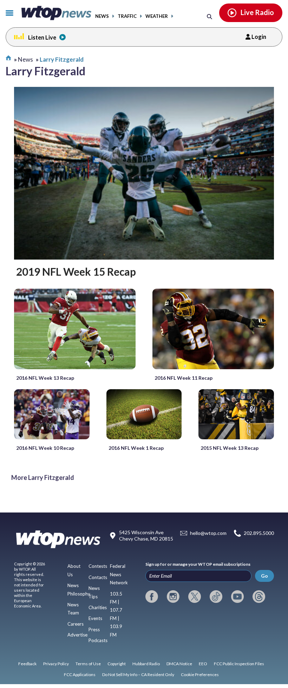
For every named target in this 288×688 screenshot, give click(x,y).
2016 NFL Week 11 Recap (183, 378)
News (102, 16)
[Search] (209, 16)
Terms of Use (88, 663)
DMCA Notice (179, 663)
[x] (194, 596)
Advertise (77, 635)
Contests (98, 566)
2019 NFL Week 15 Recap (76, 271)
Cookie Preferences (200, 674)
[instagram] (173, 596)
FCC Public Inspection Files (239, 663)
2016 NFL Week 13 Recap (45, 378)
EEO (203, 663)
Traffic (127, 16)
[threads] (259, 596)
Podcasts (98, 640)
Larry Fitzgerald (62, 59)
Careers (75, 624)
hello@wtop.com (208, 533)
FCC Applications (80, 674)
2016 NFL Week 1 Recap (136, 448)
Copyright (116, 663)
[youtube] (237, 596)
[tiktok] (216, 596)
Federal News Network (119, 574)
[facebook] (151, 596)
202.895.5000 (259, 533)
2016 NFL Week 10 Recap (45, 448)
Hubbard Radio (146, 663)
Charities (98, 607)
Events (95, 618)
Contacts (98, 577)
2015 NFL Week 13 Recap (229, 448)
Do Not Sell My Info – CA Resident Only (138, 674)
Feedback (27, 663)
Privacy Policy (56, 663)
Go (264, 576)
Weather (156, 16)
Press (94, 629)
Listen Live (42, 37)
